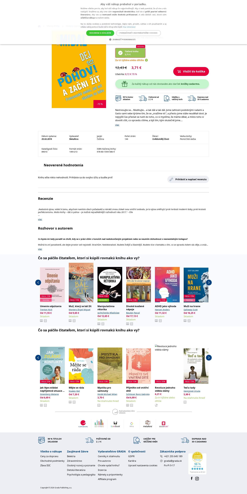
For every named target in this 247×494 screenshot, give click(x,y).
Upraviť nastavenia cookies (142, 465)
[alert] (123, 22)
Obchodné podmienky (52, 460)
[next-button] (209, 283)
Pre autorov (104, 460)
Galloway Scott (191, 309)
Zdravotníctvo (74, 460)
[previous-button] (38, 283)
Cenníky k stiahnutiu (109, 456)
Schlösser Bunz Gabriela (138, 394)
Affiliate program (107, 479)
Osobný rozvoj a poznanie (81, 465)
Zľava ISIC (45, 465)
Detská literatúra (76, 470)
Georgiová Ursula (192, 391)
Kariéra (132, 460)
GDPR (131, 456)
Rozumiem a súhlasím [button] (100, 33)
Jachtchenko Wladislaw (108, 312)
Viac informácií (129, 27)
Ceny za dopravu (49, 456)
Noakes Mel (74, 391)
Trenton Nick (46, 309)
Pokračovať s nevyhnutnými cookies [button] (138, 33)
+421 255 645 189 (173, 456)
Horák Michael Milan (107, 394)
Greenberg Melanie (49, 394)
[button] (123, 39)
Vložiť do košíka (194, 71)
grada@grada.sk (173, 460)
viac (117, 124)
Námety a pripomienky (110, 474)
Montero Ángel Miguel (79, 309)
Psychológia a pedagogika (81, 474)
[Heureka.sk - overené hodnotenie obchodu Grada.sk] (197, 463)
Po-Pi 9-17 (169, 465)
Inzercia (102, 470)
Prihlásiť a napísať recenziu (191, 179)
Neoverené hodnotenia (63, 165)
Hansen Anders (162, 309)
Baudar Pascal (133, 312)
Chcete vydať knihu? (108, 465)
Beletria (71, 456)
